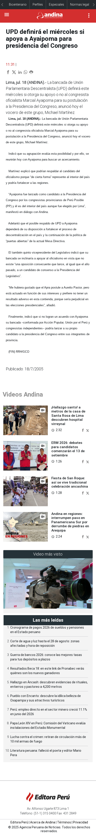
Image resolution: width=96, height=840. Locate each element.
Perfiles (38, 4)
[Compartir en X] (88, 430)
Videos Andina (23, 394)
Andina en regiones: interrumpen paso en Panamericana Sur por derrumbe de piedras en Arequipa (70, 522)
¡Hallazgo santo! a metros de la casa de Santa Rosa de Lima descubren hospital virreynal (68, 415)
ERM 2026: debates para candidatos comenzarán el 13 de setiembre (68, 449)
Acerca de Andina (42, 822)
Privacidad (80, 822)
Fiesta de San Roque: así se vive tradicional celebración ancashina (69, 482)
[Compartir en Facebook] (83, 430)
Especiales (56, 4)
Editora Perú (19, 822)
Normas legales (81, 4)
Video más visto (48, 554)
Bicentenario (18, 4)
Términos (64, 822)
